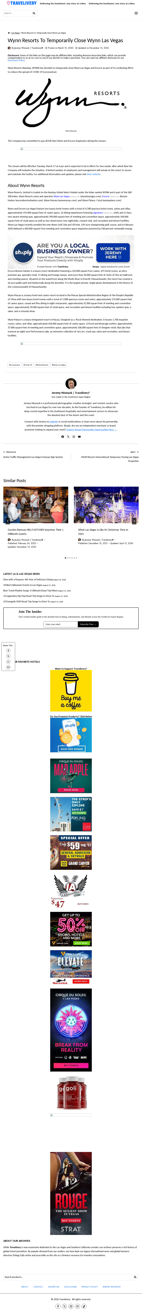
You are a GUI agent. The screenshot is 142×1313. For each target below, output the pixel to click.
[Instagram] (71, 1306)
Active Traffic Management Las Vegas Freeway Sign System (33, 455)
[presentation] (35, 505)
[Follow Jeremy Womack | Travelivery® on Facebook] (62, 436)
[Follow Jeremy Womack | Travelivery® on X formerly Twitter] (68, 436)
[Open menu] (136, 13)
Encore (105, 196)
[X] (8, 656)
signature (98, 212)
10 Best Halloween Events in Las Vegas (22, 585)
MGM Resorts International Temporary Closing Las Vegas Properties (110, 457)
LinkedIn (54, 421)
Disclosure (70, 1286)
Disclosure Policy (16, 60)
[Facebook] (8, 651)
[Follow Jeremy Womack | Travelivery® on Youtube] (79, 436)
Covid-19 (28, 365)
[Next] (134, 521)
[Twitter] (64, 1306)
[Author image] (9, 48)
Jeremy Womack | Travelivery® (28, 48)
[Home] (9, 33)
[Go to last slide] (8, 521)
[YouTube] (77, 1306)
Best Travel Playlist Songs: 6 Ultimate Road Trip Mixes (30, 590)
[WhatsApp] (8, 662)
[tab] (65, 558)
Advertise (53, 1286)
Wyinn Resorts (42, 365)
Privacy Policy (90, 1286)
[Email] (8, 667)
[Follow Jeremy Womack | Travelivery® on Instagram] (73, 436)
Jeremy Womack (112, 1286)
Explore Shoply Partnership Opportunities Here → (92, 429)
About (25, 1286)
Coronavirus (14, 365)
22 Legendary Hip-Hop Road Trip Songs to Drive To (28, 595)
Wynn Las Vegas (62, 196)
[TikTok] (84, 1306)
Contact (38, 1286)
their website (93, 174)
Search (136, 1277)
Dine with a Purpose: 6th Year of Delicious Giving (28, 579)
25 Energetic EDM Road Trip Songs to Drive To (26, 601)
